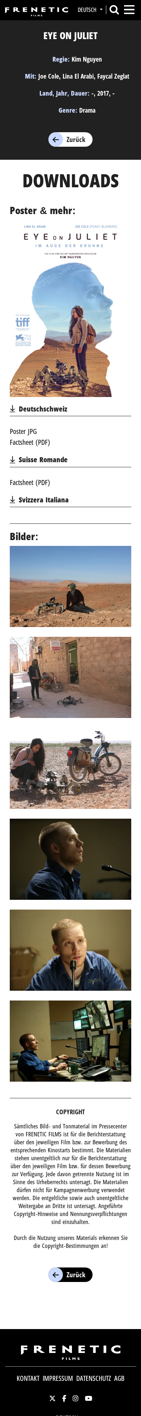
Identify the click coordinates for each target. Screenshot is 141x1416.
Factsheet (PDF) (30, 442)
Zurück (76, 139)
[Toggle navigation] (129, 10)
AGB (119, 1378)
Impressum (58, 1378)
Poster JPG (23, 431)
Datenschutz (93, 1378)
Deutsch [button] (88, 10)
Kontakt (28, 1378)
